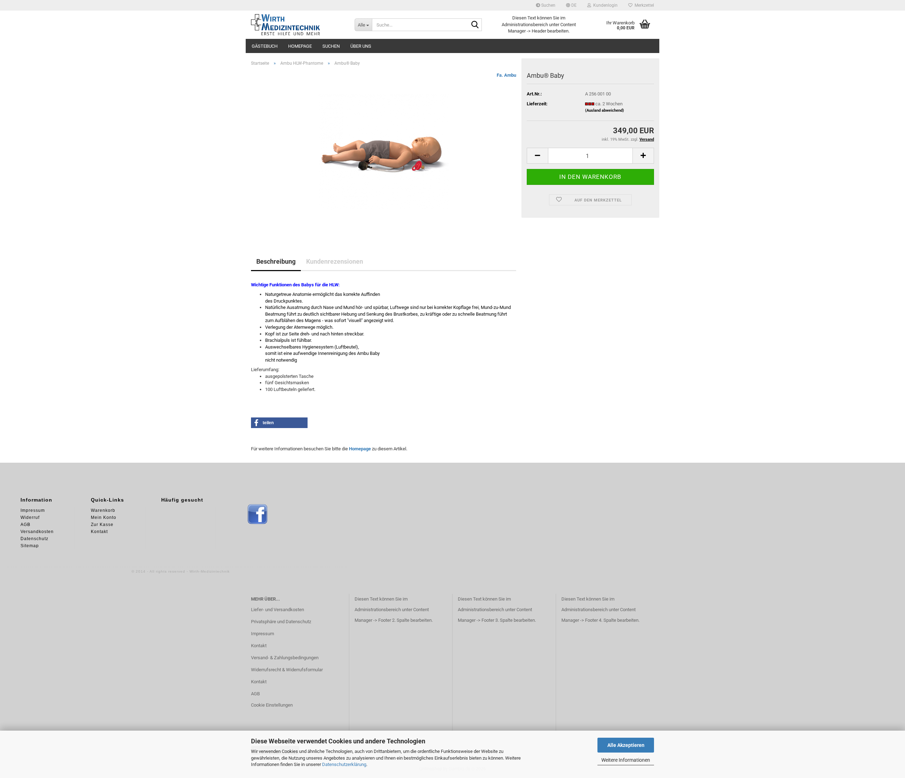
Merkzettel (643, 5)
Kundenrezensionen (334, 261)
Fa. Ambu (506, 75)
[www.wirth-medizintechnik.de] (297, 25)
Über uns (360, 46)
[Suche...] (475, 25)
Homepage (300, 46)
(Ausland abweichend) (604, 110)
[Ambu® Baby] (384, 151)
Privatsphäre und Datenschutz (281, 621)
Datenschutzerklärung (344, 764)
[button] (571, 5)
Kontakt (259, 645)
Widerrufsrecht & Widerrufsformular (287, 669)
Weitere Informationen (625, 760)
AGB (255, 693)
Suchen (547, 5)
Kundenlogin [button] (604, 5)
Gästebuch (265, 46)
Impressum (262, 633)
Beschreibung (276, 261)
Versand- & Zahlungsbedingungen (285, 657)
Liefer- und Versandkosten (277, 609)
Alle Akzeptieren (625, 745)
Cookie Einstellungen (272, 705)
